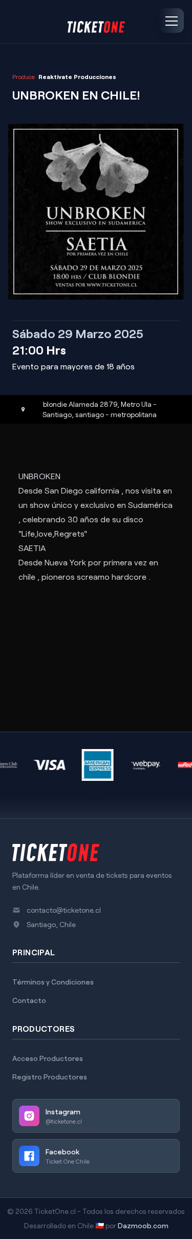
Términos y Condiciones (53, 981)
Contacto (29, 1000)
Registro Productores (49, 1076)
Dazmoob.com (143, 1225)
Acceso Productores (47, 1058)
